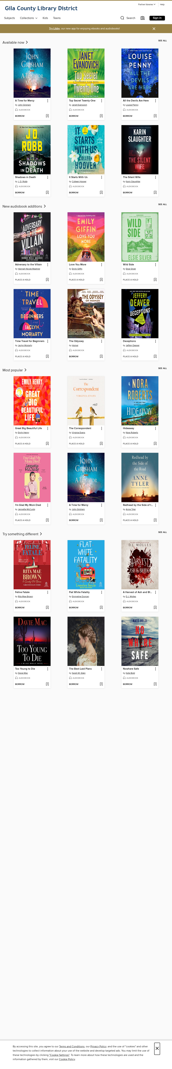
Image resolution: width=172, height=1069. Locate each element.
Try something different (21, 534)
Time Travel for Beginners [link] (29, 341)
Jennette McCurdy (26, 509)
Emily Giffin (77, 269)
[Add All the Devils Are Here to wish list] (155, 116)
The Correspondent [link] (80, 428)
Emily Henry (23, 432)
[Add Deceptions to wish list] (155, 357)
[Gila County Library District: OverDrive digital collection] (41, 8)
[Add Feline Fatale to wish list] (47, 608)
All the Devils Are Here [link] (136, 100)
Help (162, 4)
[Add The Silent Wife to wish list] (155, 193)
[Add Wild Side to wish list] (155, 280)
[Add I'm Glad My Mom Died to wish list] (47, 520)
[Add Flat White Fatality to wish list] (101, 608)
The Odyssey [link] (76, 341)
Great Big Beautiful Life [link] (28, 428)
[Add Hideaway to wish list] (155, 444)
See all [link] (162, 40)
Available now (14, 42)
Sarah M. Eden (78, 673)
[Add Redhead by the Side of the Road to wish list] (155, 520)
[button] (147, 4)
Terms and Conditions (71, 1046)
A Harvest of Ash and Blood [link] (138, 592)
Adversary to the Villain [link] (28, 264)
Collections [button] (27, 18)
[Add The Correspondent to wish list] (101, 444)
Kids (45, 18)
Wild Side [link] (128, 264)
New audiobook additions (23, 206)
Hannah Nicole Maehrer (29, 269)
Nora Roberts (132, 432)
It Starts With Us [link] (78, 177)
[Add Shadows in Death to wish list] (47, 193)
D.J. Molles (131, 596)
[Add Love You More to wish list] (101, 280)
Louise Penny (132, 105)
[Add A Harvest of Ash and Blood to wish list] (155, 608)
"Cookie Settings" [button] (59, 1055)
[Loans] (143, 18)
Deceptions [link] (129, 341)
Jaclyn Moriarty (25, 345)
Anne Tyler (131, 509)
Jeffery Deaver (132, 345)
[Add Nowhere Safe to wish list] (155, 684)
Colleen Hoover (79, 181)
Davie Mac (23, 673)
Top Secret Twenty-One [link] (82, 100)
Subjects (9, 18)
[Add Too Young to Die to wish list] (47, 684)
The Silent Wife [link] (131, 177)
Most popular (13, 370)
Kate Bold (130, 673)
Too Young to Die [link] (25, 668)
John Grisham (24, 105)
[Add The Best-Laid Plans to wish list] (101, 684)
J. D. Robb (22, 181)
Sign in (157, 18)
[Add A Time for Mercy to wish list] (47, 116)
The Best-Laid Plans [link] (80, 668)
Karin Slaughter (133, 181)
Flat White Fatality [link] (79, 592)
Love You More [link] (77, 264)
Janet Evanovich (79, 105)
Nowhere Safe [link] (131, 668)
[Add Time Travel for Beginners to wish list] (47, 357)
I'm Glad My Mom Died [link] (28, 505)
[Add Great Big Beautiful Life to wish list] (47, 444)
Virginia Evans (78, 432)
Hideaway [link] (128, 428)
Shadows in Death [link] (25, 177)
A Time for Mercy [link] (24, 100)
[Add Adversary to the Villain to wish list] (47, 280)
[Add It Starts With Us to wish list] (101, 193)
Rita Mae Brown (25, 596)
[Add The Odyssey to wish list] (101, 357)
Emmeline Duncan (80, 596)
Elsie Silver (131, 269)
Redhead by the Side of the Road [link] (138, 505)
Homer (75, 345)
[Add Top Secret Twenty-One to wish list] (101, 116)
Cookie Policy (67, 1059)
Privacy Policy (98, 1046)
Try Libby (54, 28)
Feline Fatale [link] (22, 592)
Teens (57, 18)
